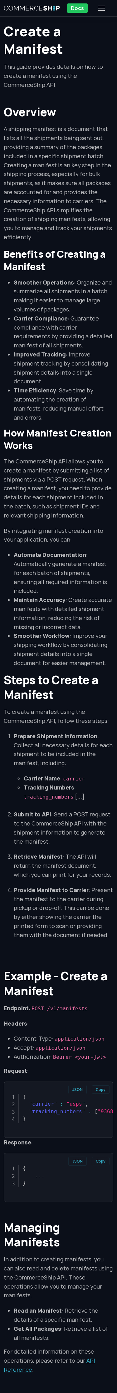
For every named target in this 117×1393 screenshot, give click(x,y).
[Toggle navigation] (101, 8)
